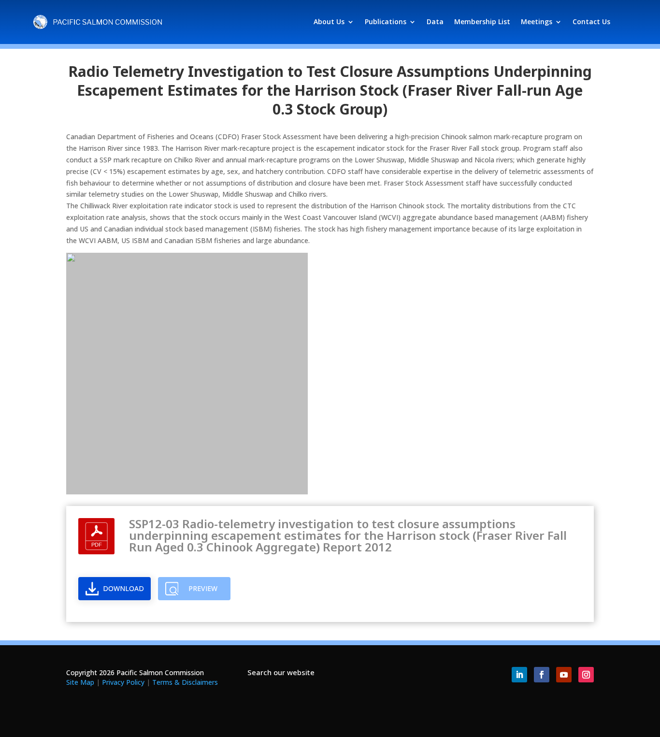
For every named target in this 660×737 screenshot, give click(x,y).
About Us (329, 21)
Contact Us (591, 21)
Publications (385, 21)
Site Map (80, 682)
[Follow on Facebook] (541, 674)
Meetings (536, 21)
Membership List (482, 21)
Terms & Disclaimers (185, 682)
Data (435, 21)
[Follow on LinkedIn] (519, 674)
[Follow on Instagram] (586, 674)
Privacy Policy (123, 682)
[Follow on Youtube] (564, 674)
